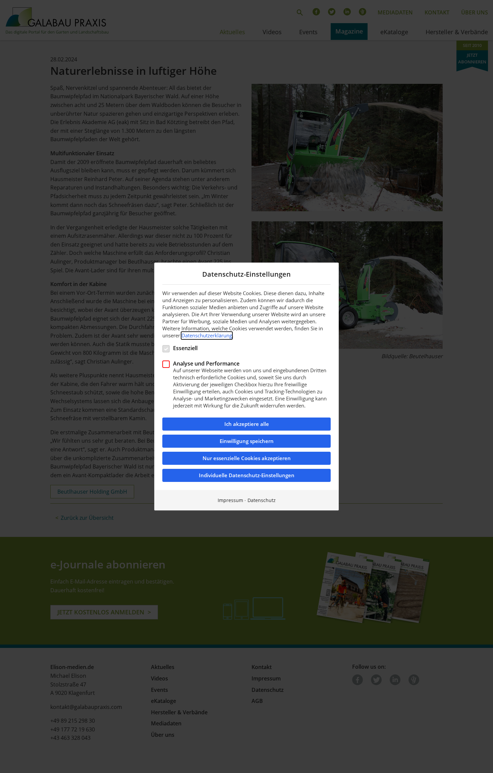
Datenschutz (262, 500)
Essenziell (185, 347)
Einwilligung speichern (247, 441)
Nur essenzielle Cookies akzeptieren (247, 458)
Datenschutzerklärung (206, 335)
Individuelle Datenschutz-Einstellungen (246, 475)
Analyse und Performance (206, 363)
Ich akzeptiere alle (246, 424)
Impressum (230, 500)
